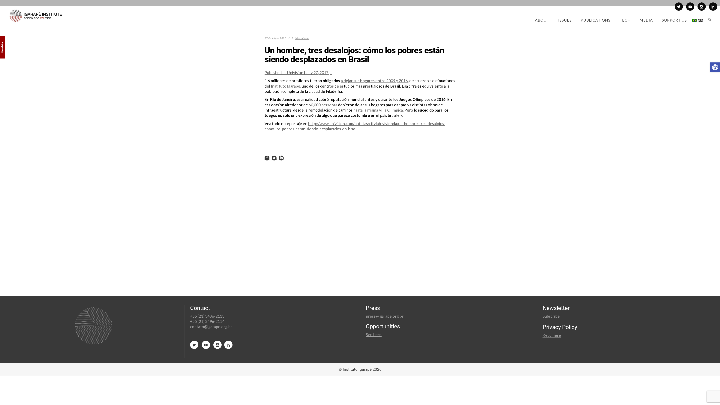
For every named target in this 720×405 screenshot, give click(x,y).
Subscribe (551, 316)
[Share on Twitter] (274, 157)
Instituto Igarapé (285, 86)
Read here (552, 335)
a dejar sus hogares (358, 80)
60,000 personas (323, 104)
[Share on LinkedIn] (281, 157)
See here (374, 334)
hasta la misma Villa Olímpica (378, 110)
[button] (715, 67)
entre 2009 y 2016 (391, 80)
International (302, 38)
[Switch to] (694, 20)
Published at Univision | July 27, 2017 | (298, 72)
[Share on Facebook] (267, 157)
